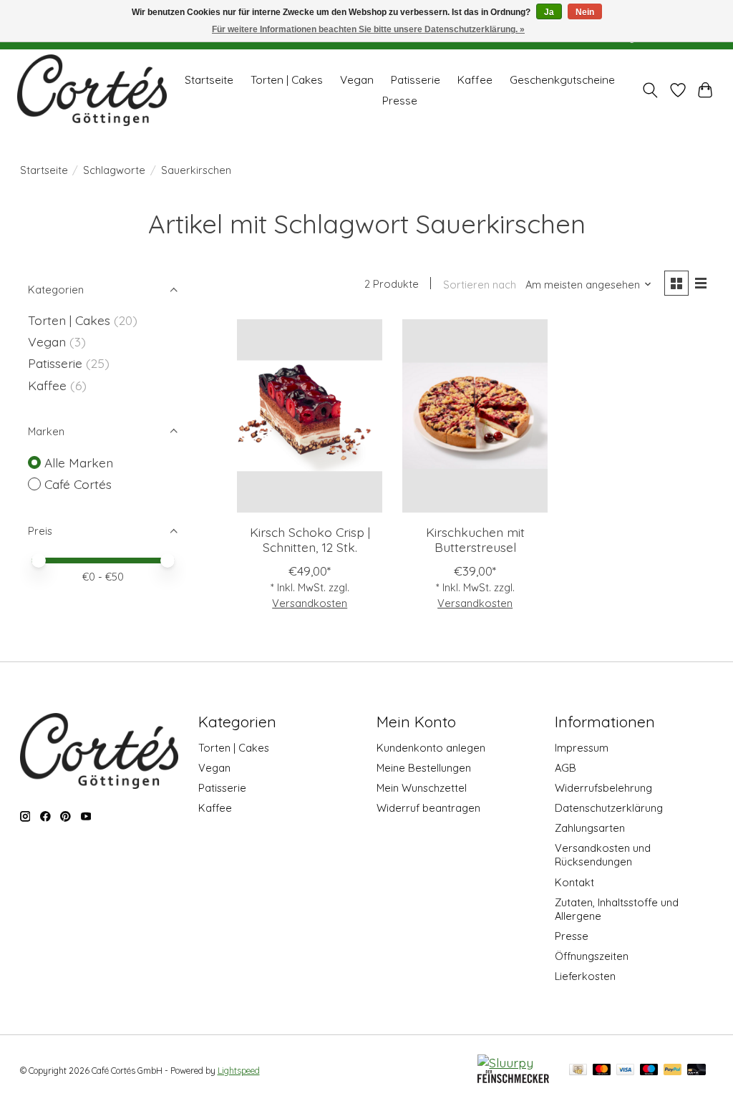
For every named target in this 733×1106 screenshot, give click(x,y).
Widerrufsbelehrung (603, 788)
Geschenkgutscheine (562, 80)
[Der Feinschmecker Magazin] (513, 1078)
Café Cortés (78, 484)
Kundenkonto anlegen (431, 748)
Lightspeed (239, 1070)
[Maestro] (649, 1070)
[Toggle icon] (649, 90)
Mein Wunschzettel (422, 788)
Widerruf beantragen (428, 808)
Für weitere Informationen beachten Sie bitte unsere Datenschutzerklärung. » (368, 29)
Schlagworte (114, 170)
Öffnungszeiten (591, 956)
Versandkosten (309, 603)
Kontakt (574, 882)
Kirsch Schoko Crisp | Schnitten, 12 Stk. (310, 539)
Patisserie (415, 80)
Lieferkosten (585, 976)
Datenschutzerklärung (609, 808)
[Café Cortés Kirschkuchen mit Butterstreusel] (475, 416)
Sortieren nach (479, 284)
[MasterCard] (602, 1070)
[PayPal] (673, 1070)
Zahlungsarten (590, 828)
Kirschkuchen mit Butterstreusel (475, 539)
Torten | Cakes (287, 80)
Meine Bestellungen (424, 768)
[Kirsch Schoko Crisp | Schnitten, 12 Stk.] (309, 416)
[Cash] (578, 1070)
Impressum (581, 748)
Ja (549, 12)
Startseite (209, 80)
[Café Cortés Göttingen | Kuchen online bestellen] (92, 90)
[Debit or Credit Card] (696, 1070)
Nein (585, 12)
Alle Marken (78, 462)
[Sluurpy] (505, 1062)
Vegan (357, 80)
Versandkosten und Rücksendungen (603, 854)
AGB (565, 768)
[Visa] (625, 1070)
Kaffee (474, 80)
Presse (399, 100)
